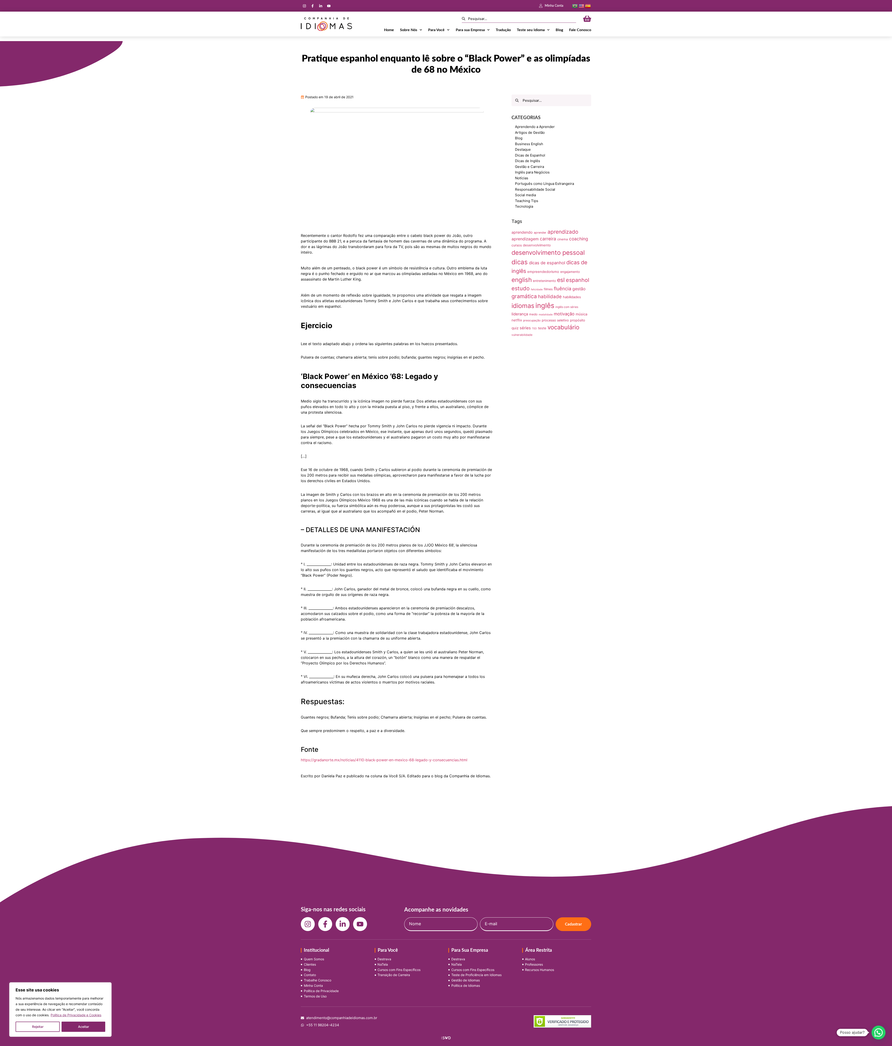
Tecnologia (524, 206)
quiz (515, 328)
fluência (562, 288)
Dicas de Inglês (527, 161)
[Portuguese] (575, 5)
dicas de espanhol (547, 262)
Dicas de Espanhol (530, 155)
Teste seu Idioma (531, 30)
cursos (517, 245)
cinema (562, 239)
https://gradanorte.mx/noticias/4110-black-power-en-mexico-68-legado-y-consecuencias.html (384, 760)
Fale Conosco (580, 30)
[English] (581, 5)
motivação (564, 313)
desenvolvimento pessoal (548, 252)
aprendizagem (525, 238)
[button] (878, 1032)
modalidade (546, 314)
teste (542, 328)
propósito (577, 320)
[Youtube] (328, 5)
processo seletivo (555, 320)
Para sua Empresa (470, 30)
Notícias (521, 178)
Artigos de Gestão (530, 132)
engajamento (570, 272)
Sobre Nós (408, 30)
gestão (579, 288)
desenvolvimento (537, 245)
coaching (578, 239)
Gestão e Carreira (529, 166)
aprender (540, 232)
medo (533, 314)
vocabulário (563, 327)
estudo (521, 288)
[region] (60, 1009)
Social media (525, 195)
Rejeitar (37, 1027)
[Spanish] (588, 5)
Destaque (523, 149)
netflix (517, 320)
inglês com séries (566, 307)
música (581, 314)
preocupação (532, 320)
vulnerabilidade (522, 335)
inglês (544, 305)
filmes (548, 289)
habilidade (550, 296)
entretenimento (544, 281)
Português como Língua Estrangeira (544, 183)
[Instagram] (304, 5)
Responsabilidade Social (535, 189)
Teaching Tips (526, 201)
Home (389, 30)
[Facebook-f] (312, 5)
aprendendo (522, 232)
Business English (529, 144)
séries (525, 328)
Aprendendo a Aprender (535, 126)
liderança (520, 314)
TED (534, 328)
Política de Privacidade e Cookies (76, 1015)
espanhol (577, 280)
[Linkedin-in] (320, 5)
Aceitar (83, 1027)
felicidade (537, 289)
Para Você (436, 30)
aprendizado (563, 232)
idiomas (523, 306)
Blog (559, 30)
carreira (548, 239)
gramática (524, 296)
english (522, 279)
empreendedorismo (543, 272)
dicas (520, 262)
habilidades (572, 297)
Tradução (503, 30)
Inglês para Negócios (532, 172)
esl (561, 279)
